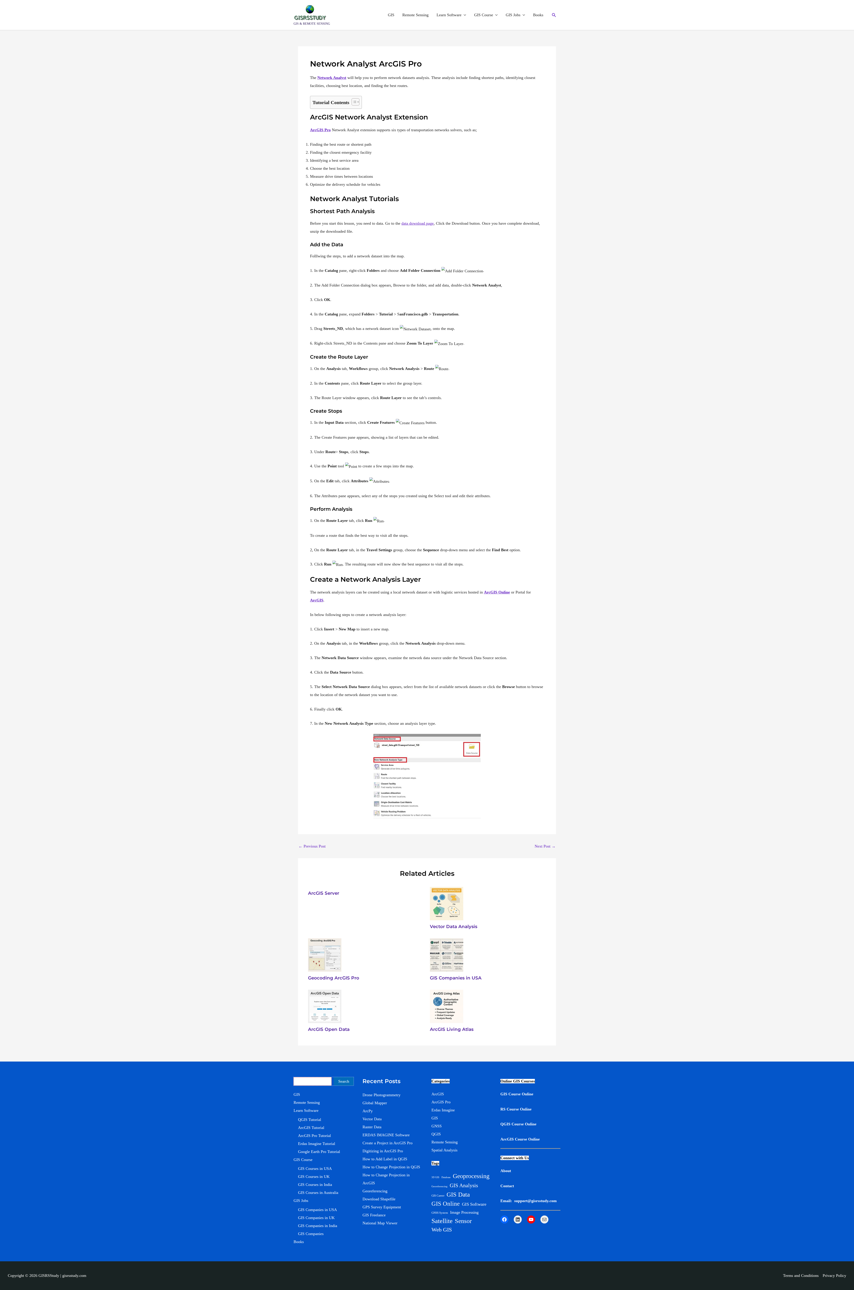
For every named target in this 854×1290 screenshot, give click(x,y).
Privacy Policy (834, 1275)
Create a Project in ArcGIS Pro (388, 1143)
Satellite (442, 1220)
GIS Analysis (464, 1185)
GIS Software (474, 1204)
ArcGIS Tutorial (311, 1127)
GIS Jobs (513, 15)
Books (538, 15)
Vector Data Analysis (453, 926)
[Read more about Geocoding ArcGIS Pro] (324, 954)
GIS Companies (311, 1233)
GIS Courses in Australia (318, 1192)
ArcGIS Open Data (329, 1029)
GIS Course (483, 15)
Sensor (463, 1220)
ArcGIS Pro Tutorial (314, 1135)
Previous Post (312, 846)
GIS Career (437, 1195)
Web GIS (441, 1230)
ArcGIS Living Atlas (451, 1029)
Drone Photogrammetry (382, 1095)
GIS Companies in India (317, 1225)
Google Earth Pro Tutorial (319, 1151)
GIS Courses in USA (315, 1168)
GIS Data (458, 1194)
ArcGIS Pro (441, 1102)
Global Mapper (375, 1103)
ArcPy (368, 1111)
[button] (553, 15)
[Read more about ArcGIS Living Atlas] (446, 1006)
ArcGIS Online (497, 592)
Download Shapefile (379, 1199)
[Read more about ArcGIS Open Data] (324, 1006)
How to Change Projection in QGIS (391, 1167)
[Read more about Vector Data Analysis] (446, 903)
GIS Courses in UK (314, 1176)
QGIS (436, 1134)
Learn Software (449, 15)
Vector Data (372, 1119)
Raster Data (372, 1127)
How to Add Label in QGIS (385, 1159)
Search (343, 1081)
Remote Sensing (415, 15)
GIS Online (445, 1203)
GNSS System (439, 1212)
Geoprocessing (471, 1176)
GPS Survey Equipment (382, 1207)
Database (446, 1177)
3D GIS (435, 1177)
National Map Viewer (380, 1223)
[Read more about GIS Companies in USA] (446, 954)
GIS (391, 15)
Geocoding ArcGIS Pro (333, 978)
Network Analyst (331, 77)
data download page (417, 223)
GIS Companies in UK (316, 1217)
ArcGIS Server (323, 893)
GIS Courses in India (315, 1184)
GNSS (436, 1126)
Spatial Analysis (444, 1150)
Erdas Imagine (443, 1110)
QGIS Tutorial (309, 1119)
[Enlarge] (475, 739)
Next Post (545, 846)
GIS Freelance (374, 1215)
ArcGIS (316, 600)
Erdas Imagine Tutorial (316, 1143)
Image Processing (464, 1212)
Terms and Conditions (801, 1275)
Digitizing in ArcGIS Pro (383, 1151)
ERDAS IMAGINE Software (386, 1135)
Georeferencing (375, 1191)
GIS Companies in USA (455, 978)
